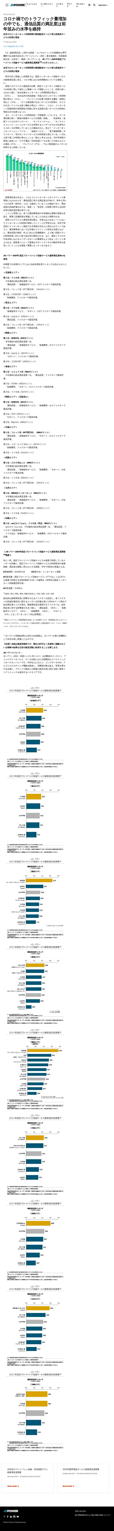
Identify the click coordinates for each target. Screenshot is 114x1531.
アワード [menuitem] (69, 5)
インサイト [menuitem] (59, 5)
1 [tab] (55, 1496)
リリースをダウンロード (11, 46)
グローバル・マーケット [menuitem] (89, 5)
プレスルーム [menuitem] (80, 5)
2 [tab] (58, 1496)
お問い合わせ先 (80, 1511)
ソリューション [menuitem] (31, 4)
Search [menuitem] (94, 5)
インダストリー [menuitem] (46, 4)
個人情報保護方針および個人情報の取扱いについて (93, 1515)
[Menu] (7, 5)
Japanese (102, 5)
